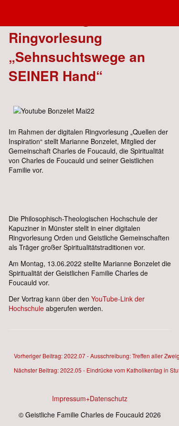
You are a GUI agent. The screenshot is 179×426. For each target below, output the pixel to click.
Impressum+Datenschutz (89, 398)
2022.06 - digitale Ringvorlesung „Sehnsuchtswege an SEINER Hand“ (77, 47)
